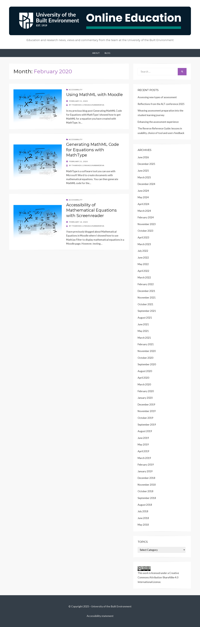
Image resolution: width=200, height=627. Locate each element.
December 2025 (146, 163)
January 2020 (145, 397)
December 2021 (146, 290)
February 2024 (146, 217)
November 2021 (147, 297)
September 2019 (147, 424)
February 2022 (146, 284)
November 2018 (147, 484)
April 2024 (143, 204)
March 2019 (144, 458)
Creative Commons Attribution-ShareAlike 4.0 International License (158, 577)
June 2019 (143, 437)
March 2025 (144, 177)
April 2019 (143, 451)
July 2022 (143, 250)
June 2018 (143, 518)
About (96, 53)
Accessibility (75, 90)
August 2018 (145, 504)
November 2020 (147, 351)
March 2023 (144, 244)
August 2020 (145, 371)
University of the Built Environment (111, 606)
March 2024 (144, 210)
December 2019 (146, 404)
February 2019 (146, 464)
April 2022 (143, 270)
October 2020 (145, 357)
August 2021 (145, 317)
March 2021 (144, 337)
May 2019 (143, 444)
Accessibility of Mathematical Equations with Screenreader (91, 210)
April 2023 (143, 237)
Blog (107, 53)
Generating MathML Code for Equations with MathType (92, 150)
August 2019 (145, 431)
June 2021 (143, 324)
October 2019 (145, 417)
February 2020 (146, 391)
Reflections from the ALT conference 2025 (161, 104)
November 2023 (147, 224)
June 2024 (143, 190)
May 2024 (143, 197)
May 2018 (143, 524)
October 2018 (145, 491)
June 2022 (143, 257)
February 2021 (146, 344)
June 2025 (143, 170)
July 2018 (143, 511)
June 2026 (143, 157)
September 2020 (147, 364)
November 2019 (147, 411)
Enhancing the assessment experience (158, 121)
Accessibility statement (100, 615)
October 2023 (145, 230)
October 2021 (145, 304)
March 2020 (144, 384)
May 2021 (143, 330)
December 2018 (146, 477)
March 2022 (144, 277)
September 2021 (147, 310)
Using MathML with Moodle (94, 94)
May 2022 (143, 264)
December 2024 (146, 184)
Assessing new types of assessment (157, 97)
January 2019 (145, 471)
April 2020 (143, 377)
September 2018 (147, 498)
